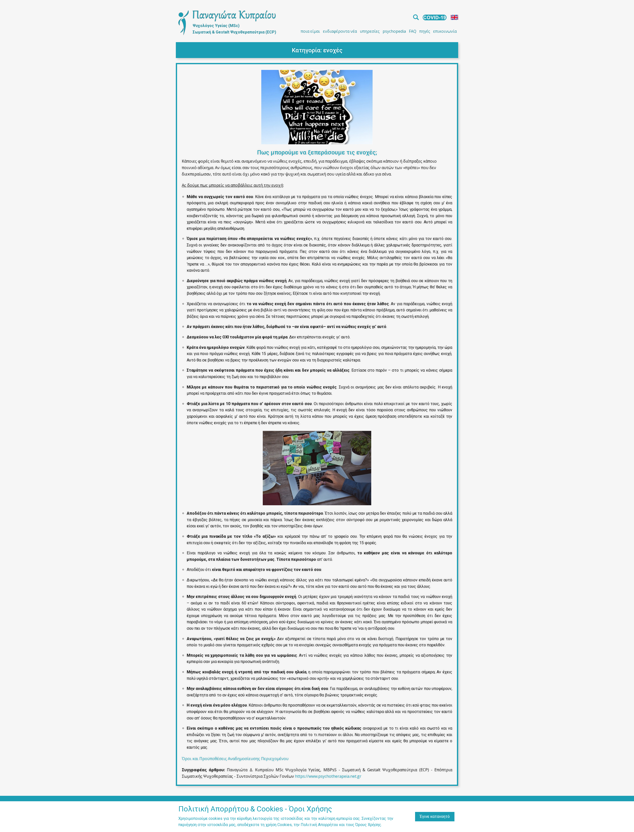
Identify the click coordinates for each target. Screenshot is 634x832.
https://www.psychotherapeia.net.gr (328, 776)
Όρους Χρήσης (368, 824)
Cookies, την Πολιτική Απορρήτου (307, 824)
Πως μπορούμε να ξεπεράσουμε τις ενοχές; (317, 152)
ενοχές (333, 50)
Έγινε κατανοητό (435, 816)
